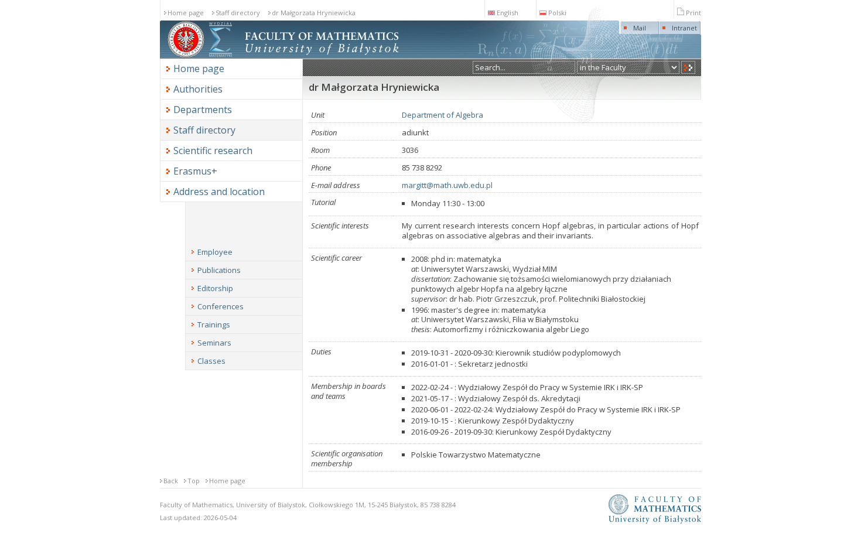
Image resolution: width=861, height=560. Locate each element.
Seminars (214, 342)
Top (193, 480)
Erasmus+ (195, 171)
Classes (211, 361)
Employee (215, 252)
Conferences (220, 306)
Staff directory (238, 12)
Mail (639, 27)
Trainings (213, 324)
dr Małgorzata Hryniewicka (314, 12)
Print (693, 12)
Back (170, 480)
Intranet (684, 27)
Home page (186, 12)
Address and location (219, 191)
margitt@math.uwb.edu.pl (447, 185)
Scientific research (212, 150)
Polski (557, 12)
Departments (202, 109)
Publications (219, 270)
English (507, 12)
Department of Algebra (442, 115)
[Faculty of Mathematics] (220, 56)
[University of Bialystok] (186, 56)
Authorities (198, 89)
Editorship (215, 288)
